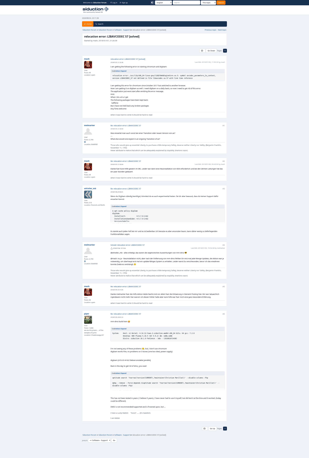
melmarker (89, 125)
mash (87, 59)
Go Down (211, 50)
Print (202, 50)
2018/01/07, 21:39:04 (117, 164)
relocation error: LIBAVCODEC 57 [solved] (128, 59)
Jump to (85, 440)
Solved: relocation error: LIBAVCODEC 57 (128, 245)
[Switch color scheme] (152, 3)
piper (86, 313)
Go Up (212, 428)
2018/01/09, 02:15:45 (117, 290)
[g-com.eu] (85, 142)
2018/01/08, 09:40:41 (117, 192)
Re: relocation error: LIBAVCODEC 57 (126, 125)
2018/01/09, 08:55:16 (117, 317)
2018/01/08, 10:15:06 (119, 248)
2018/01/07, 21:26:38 (117, 62)
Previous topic (210, 30)
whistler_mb (90, 188)
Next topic (222, 30)
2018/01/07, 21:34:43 (117, 129)
